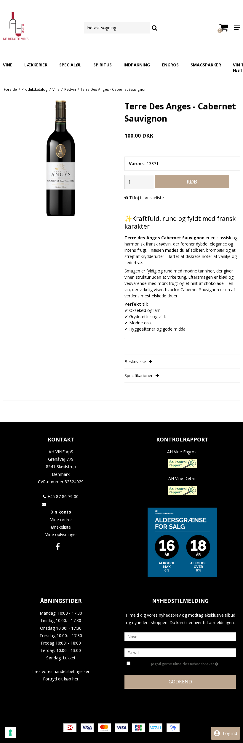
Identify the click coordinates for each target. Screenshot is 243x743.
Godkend (180, 681)
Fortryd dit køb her (61, 679)
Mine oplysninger (60, 534)
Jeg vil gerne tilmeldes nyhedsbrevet (190, 663)
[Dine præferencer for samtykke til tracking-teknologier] (10, 732)
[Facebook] (58, 546)
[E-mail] (180, 652)
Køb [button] (192, 181)
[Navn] (180, 636)
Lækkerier (35, 65)
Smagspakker (206, 65)
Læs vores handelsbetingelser (60, 671)
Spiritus (102, 65)
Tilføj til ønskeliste (146, 197)
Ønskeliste (61, 527)
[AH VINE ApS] (40, 26)
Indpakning (137, 65)
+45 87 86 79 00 (62, 496)
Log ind (230, 733)
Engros (170, 65)
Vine (7, 65)
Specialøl (70, 65)
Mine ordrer (60, 519)
